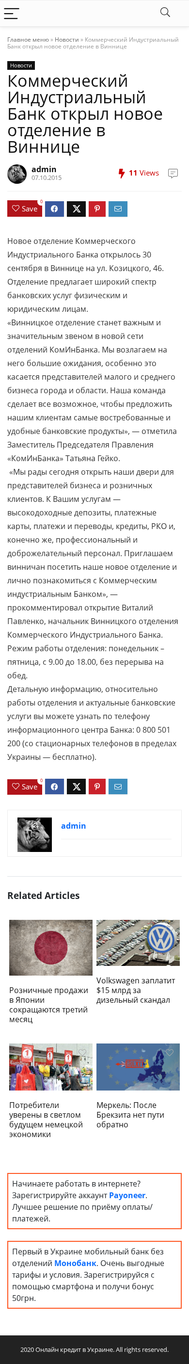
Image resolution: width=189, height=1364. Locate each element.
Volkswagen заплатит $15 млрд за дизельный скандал (135, 990)
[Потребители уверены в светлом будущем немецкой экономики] (51, 1065)
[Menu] (11, 13)
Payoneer (127, 1195)
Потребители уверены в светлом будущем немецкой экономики (46, 1119)
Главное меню (28, 39)
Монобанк (75, 1263)
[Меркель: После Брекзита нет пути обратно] (138, 1065)
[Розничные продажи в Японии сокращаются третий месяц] (51, 946)
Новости (67, 39)
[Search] (165, 13)
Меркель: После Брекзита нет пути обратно (130, 1115)
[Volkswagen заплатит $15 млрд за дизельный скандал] (138, 942)
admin (44, 169)
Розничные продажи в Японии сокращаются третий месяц (48, 1005)
